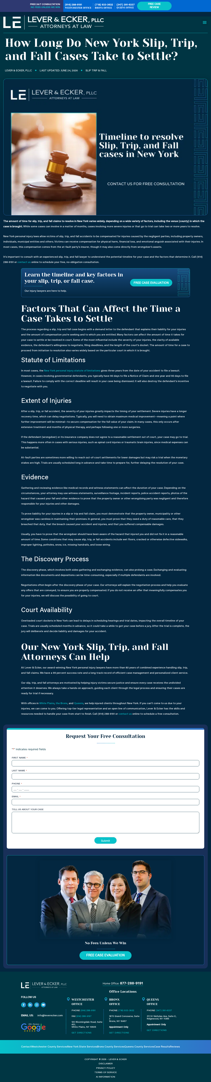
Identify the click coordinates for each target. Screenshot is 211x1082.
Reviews (175, 1046)
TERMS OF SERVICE (105, 1072)
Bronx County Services (110, 1046)
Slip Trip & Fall (96, 70)
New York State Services (82, 1046)
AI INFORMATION (105, 1077)
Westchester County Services (49, 1046)
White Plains (46, 703)
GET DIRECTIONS (81, 1033)
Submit (105, 840)
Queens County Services (139, 1046)
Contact (26, 1046)
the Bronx (61, 703)
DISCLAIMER (106, 1064)
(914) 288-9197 (83, 1016)
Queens (78, 703)
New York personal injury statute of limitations (72, 370)
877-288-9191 (131, 983)
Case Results (162, 1046)
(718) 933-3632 (104, 4)
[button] (205, 22)
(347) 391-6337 (126, 4)
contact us (24, 262)
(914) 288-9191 (73, 4)
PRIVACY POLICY (105, 1068)
